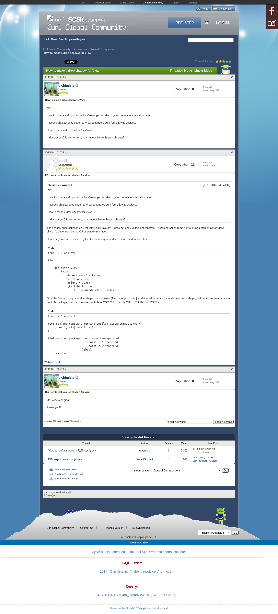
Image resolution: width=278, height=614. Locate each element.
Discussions (80, 49)
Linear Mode (203, 70)
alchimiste (66, 85)
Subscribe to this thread (66, 478)
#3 (232, 369)
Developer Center (102, 2)
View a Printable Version (66, 469)
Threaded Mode (181, 70)
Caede (175, 2)
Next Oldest (54, 421)
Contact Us (86, 527)
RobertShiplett (144, 459)
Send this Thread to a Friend (69, 474)
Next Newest (71, 421)
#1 (232, 77)
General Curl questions (103, 49)
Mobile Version (114, 527)
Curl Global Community (56, 49)
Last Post (197, 452)
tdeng (206, 452)
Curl (83, 2)
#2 (232, 152)
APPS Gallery (127, 2)
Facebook (192, 2)
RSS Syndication (140, 527)
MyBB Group (138, 608)
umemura (144, 450)
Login (69, 39)
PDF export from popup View (65, 459)
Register (81, 39)
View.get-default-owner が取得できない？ (72, 450)
